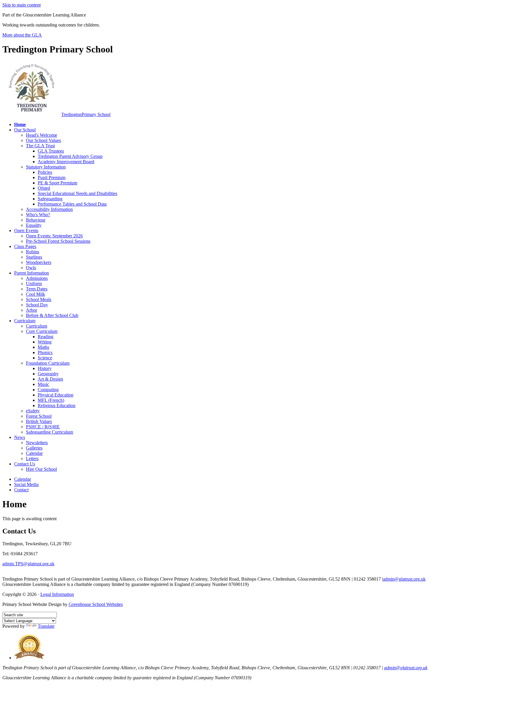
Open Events (26, 230)
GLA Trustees (51, 150)
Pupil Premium (51, 177)
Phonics (45, 352)
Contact (21, 489)
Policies (45, 172)
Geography (48, 373)
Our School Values (43, 140)
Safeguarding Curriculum (49, 432)
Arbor (31, 310)
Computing (48, 389)
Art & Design (50, 378)
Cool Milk (35, 294)
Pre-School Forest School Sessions (58, 241)
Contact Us (24, 463)
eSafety (33, 410)
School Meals (38, 299)
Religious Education (56, 405)
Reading (45, 336)
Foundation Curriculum (48, 363)
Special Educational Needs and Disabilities (77, 193)
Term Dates (36, 288)
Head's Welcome (41, 135)
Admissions (37, 278)
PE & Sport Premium (57, 182)
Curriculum (24, 320)
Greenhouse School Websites (96, 604)
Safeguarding (50, 198)
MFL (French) (51, 400)
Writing (45, 341)
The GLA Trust (40, 145)
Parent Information (31, 272)
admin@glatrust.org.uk (404, 578)
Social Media (26, 484)
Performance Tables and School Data (72, 203)
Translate (46, 626)
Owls (31, 267)
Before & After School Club (52, 315)
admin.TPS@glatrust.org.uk (28, 563)
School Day (37, 304)
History (45, 368)
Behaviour (35, 219)
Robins (32, 251)
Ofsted (44, 188)
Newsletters (37, 442)
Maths (43, 347)
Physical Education (55, 394)
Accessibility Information (49, 209)
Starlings (34, 257)
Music (43, 384)
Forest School (39, 416)
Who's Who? (38, 214)
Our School (25, 129)
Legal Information (57, 594)
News (19, 437)
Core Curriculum (41, 331)
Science (45, 357)
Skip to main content (21, 4)
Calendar (34, 453)
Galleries (34, 447)
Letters (32, 458)
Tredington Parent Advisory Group (70, 156)
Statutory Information (46, 166)
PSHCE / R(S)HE (43, 426)
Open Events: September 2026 (54, 235)
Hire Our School (41, 469)
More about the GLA (22, 34)
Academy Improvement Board (66, 161)
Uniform (34, 283)
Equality (34, 225)
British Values (39, 421)
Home (20, 124)
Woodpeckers (38, 262)
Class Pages (25, 246)
